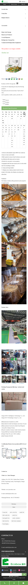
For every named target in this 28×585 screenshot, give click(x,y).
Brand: (4, 101)
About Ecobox (14, 4)
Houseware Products (6, 34)
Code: (4, 103)
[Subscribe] (24, 574)
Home (4, 4)
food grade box (6, 518)
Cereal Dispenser (5, 37)
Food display (5, 524)
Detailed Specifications (10, 108)
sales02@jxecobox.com (10, 493)
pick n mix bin (13, 512)
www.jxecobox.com (10, 489)
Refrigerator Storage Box (7, 40)
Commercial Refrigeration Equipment (11, 42)
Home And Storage (6, 32)
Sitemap (13, 579)
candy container (16, 518)
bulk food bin (5, 521)
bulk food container (16, 521)
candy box (14, 515)
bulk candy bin (5, 515)
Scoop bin (4, 512)
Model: (4, 99)
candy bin (21, 512)
